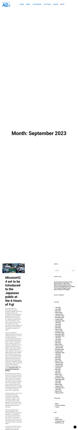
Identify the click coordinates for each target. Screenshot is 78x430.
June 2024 (58, 339)
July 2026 (58, 307)
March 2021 (58, 374)
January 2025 (59, 331)
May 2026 (58, 311)
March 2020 (58, 384)
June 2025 (58, 324)
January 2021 (59, 376)
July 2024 (58, 337)
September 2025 (59, 321)
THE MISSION (37, 4)
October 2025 (59, 319)
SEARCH (55, 4)
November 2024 (59, 334)
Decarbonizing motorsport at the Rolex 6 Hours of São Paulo (63, 282)
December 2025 (59, 316)
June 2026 (58, 309)
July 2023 (58, 354)
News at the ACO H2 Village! (61, 289)
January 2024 (59, 347)
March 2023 (58, 361)
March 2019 (58, 391)
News (56, 403)
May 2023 (58, 357)
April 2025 (58, 327)
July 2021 (58, 371)
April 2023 (58, 359)
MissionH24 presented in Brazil (62, 285)
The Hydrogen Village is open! (62, 288)
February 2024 (59, 346)
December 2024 (59, 332)
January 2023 (59, 364)
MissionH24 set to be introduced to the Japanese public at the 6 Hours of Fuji (13, 291)
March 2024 (58, 344)
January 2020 (59, 386)
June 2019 (58, 389)
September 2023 (59, 352)
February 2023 (59, 362)
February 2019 (59, 393)
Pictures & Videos (60, 405)
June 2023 (58, 356)
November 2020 (59, 378)
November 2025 (59, 317)
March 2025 (58, 329)
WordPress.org (59, 423)
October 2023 (59, 351)
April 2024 (58, 342)
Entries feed (58, 419)
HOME (22, 4)
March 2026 (58, 312)
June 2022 (58, 367)
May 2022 (58, 369)
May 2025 (58, 326)
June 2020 (58, 381)
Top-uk (57, 407)
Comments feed (59, 421)
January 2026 (59, 314)
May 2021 (58, 373)
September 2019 (59, 388)
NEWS (28, 4)
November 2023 (59, 349)
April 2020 (58, 383)
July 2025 (58, 322)
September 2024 (59, 336)
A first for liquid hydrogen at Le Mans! (64, 286)
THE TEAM (47, 4)
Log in (57, 418)
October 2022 (59, 366)
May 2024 (58, 341)
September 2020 (59, 379)
